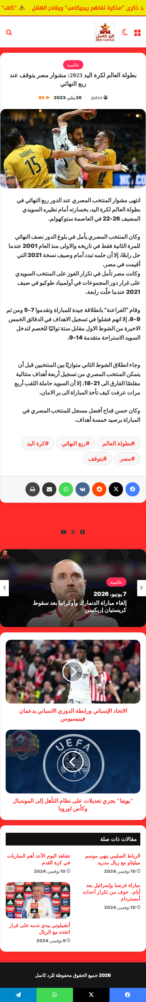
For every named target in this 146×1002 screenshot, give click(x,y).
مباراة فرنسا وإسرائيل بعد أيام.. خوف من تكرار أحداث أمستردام (111, 892)
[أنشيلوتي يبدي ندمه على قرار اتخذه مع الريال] (38, 900)
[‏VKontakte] (82, 489)
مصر (125, 458)
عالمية (73, 65)
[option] (73, 588)
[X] (116, 489)
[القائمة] (137, 34)
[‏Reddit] (99, 489)
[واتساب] (66, 489)
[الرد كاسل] (105, 31)
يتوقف (95, 458)
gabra (96, 97)
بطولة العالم (116, 443)
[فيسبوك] (132, 489)
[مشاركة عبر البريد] (49, 489)
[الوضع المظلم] (124, 34)
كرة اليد (36, 443)
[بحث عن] (8, 34)
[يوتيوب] (63, 532)
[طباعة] (33, 489)
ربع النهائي (74, 443)
